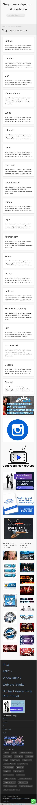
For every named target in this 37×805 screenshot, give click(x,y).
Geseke (9, 365)
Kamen (8, 256)
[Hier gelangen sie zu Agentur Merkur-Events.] (27, 655)
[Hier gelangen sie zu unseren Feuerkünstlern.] (27, 583)
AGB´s (7, 671)
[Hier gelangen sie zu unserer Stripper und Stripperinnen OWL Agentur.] (27, 603)
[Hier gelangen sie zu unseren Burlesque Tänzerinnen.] (27, 594)
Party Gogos (20, 767)
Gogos (6, 760)
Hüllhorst (9, 291)
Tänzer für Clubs (23, 782)
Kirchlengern (11, 237)
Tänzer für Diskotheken (10, 786)
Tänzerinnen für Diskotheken (11, 790)
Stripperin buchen (9, 775)
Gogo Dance (30, 756)
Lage (7, 219)
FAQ (6, 664)
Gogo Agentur (8, 756)
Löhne (8, 147)
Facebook (16, 19)
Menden (9, 58)
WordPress (6, 801)
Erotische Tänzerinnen (26, 752)
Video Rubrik (12, 678)
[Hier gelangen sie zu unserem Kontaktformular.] (10, 560)
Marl (7, 76)
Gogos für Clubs (27, 760)
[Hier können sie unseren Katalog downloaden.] (18, 514)
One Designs (24, 798)
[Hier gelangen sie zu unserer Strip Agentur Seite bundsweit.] (10, 651)
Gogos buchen (15, 760)
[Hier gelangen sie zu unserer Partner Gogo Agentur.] (27, 631)
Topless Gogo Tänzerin (25, 778)
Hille (7, 328)
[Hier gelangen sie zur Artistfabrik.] (27, 572)
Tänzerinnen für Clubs (26, 786)
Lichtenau (10, 165)
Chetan (13, 804)
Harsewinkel (11, 345)
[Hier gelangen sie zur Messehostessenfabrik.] (27, 559)
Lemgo (8, 202)
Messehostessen (8, 767)
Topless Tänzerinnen (9, 782)
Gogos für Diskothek (9, 764)
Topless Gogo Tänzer (9, 778)
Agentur (6, 752)
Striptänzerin (21, 775)
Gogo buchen (19, 756)
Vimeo (20, 19)
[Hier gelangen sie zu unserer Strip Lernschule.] (27, 611)
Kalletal (9, 273)
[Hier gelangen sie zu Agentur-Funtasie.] (27, 644)
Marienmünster (13, 93)
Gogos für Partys (23, 764)
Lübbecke (10, 130)
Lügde (8, 112)
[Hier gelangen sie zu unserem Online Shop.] (14, 746)
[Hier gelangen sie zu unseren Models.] (27, 620)
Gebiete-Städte (14, 684)
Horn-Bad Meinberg (15, 308)
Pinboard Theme (14, 798)
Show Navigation (29, 17)
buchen (15, 752)
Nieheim (9, 41)
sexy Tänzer (7, 771)
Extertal (9, 382)
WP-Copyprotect (20, 804)
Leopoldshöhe (12, 182)
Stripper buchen (19, 771)
